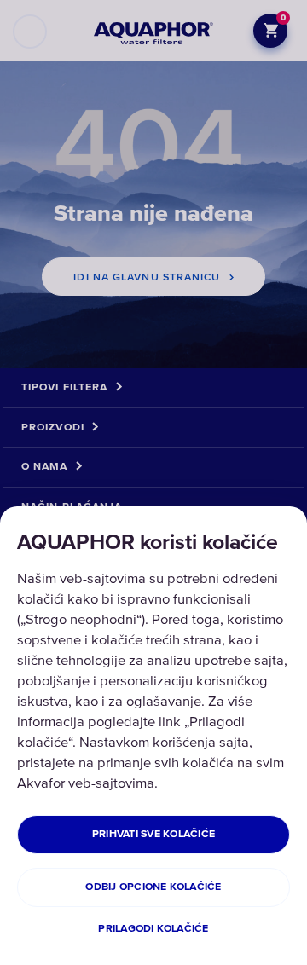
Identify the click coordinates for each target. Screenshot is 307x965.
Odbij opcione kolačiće (153, 887)
